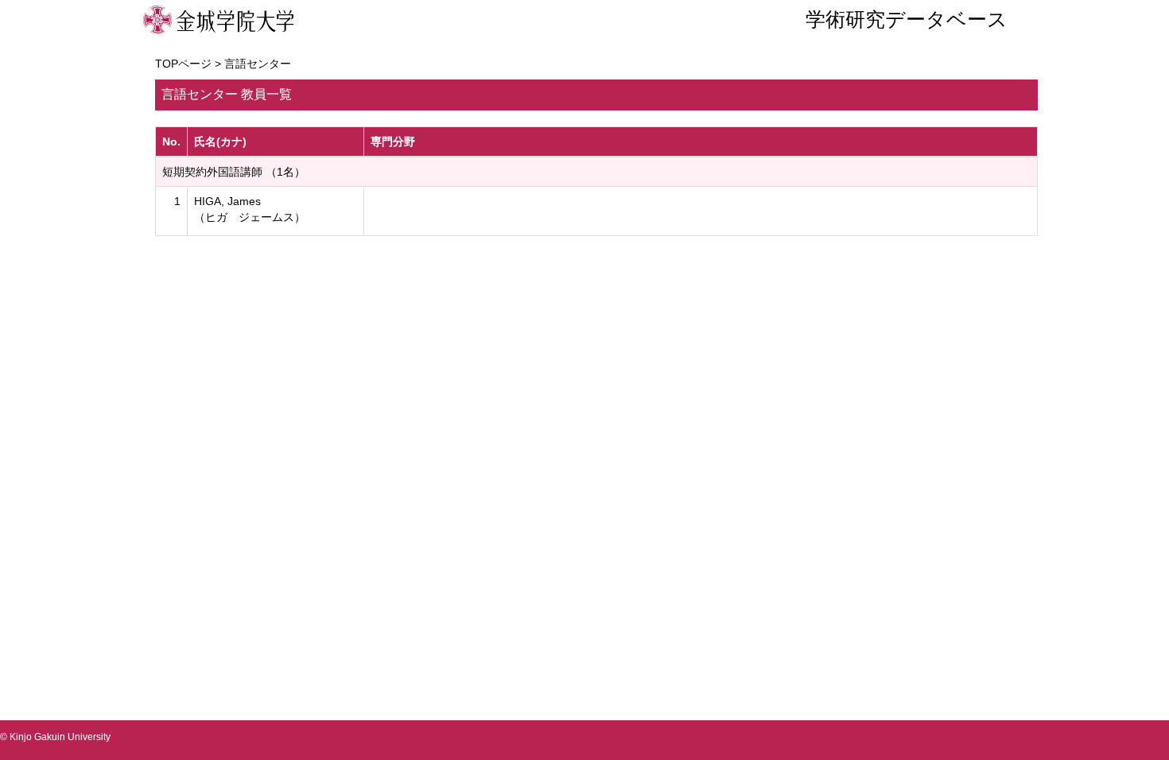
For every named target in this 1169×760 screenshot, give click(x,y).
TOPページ (183, 63)
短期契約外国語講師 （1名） (233, 171)
